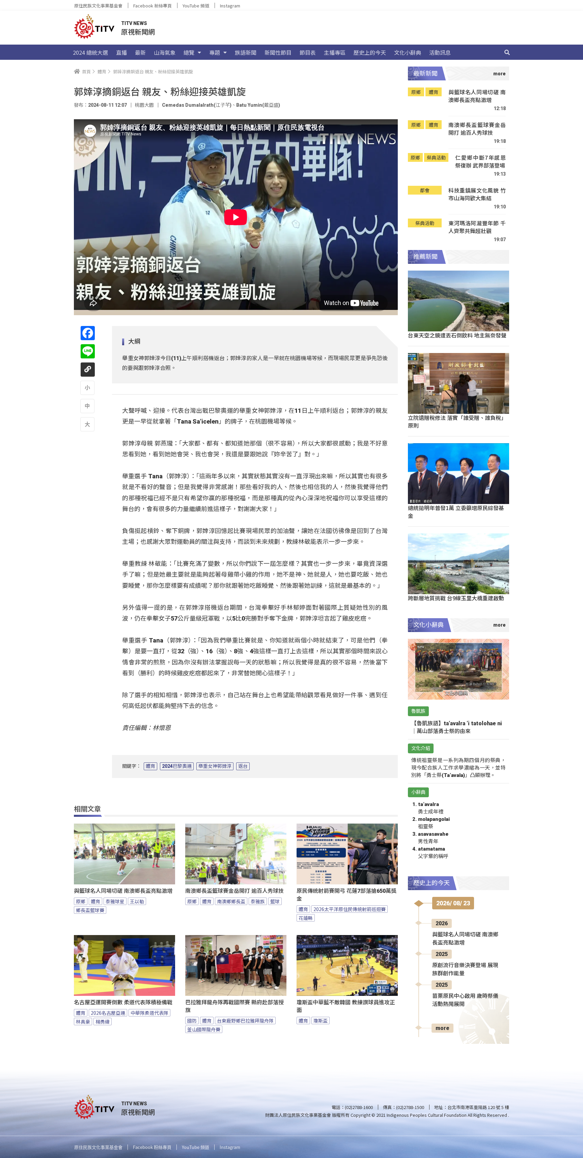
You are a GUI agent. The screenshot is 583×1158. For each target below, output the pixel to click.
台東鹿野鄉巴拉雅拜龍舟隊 (245, 1020)
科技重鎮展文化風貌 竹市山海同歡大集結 (477, 194)
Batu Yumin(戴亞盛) (258, 105)
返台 (243, 766)
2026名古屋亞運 (108, 1012)
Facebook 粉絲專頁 (152, 5)
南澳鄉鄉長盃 (231, 901)
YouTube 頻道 (196, 5)
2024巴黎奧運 (177, 766)
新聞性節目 (278, 52)
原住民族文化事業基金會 (98, 5)
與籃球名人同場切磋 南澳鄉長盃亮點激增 (123, 891)
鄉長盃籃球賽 (90, 910)
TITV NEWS (134, 23)
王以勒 (137, 901)
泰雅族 (258, 901)
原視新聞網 (138, 31)
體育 (150, 766)
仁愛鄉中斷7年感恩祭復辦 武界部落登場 (480, 162)
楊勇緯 (102, 1021)
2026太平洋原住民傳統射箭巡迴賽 (349, 909)
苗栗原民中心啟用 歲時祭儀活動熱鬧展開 (465, 1000)
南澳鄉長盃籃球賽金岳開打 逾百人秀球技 (234, 891)
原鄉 (80, 901)
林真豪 (83, 1021)
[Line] (88, 351)
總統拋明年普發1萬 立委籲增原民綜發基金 (456, 512)
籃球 (275, 901)
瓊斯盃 (320, 1020)
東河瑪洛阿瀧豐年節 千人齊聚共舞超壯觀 (477, 227)
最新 (140, 52)
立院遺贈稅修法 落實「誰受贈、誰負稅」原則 (457, 421)
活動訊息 (440, 52)
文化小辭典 (407, 52)
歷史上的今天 (370, 52)
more (442, 1028)
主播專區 (334, 52)
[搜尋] (507, 52)
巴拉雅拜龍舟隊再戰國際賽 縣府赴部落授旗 (234, 1006)
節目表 (308, 52)
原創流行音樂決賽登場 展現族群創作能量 (465, 969)
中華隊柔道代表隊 (149, 1012)
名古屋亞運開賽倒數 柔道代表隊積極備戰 (123, 1002)
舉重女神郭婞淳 (214, 766)
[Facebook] (88, 333)
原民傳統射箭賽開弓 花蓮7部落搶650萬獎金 (346, 895)
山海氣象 (164, 52)
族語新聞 (245, 52)
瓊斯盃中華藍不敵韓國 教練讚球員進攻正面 (346, 1006)
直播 (121, 52)
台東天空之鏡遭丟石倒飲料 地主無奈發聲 (457, 335)
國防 (192, 1020)
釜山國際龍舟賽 (203, 1029)
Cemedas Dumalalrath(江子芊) (196, 105)
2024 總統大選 (90, 52)
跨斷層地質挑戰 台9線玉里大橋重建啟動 (456, 598)
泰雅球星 (115, 901)
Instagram (230, 5)
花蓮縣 (306, 917)
